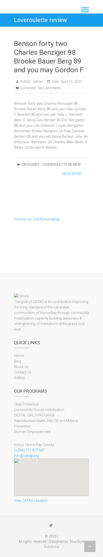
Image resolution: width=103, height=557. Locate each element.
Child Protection (26, 404)
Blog (17, 361)
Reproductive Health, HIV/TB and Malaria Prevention (46, 423)
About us (21, 367)
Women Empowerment (32, 432)
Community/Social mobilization (39, 410)
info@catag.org (26, 456)
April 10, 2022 (71, 82)
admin (37, 82)
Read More (72, 174)
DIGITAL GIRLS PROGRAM (34, 415)
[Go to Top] (90, 546)
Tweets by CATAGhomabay (37, 219)
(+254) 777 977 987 (29, 450)
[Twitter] (51, 525)
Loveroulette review (61, 164)
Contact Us (23, 372)
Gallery (19, 378)
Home (19, 356)
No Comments (49, 88)
